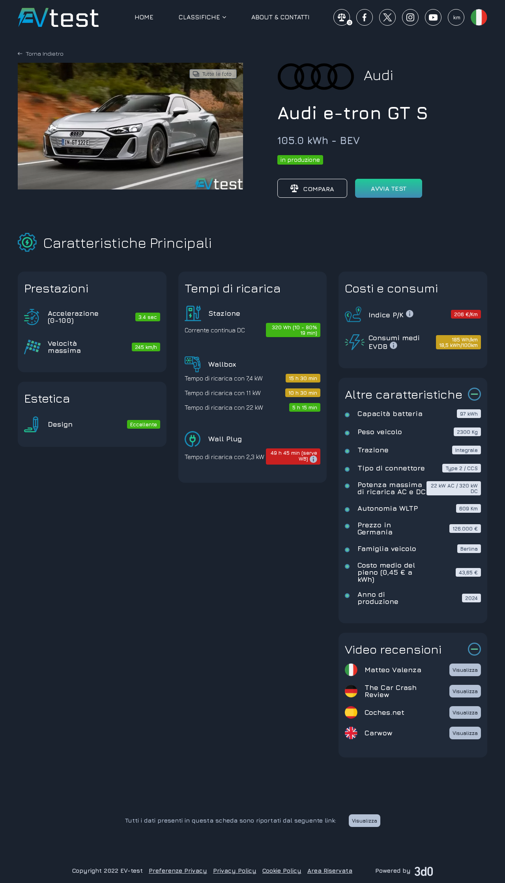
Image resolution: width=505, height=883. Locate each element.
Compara (318, 188)
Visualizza (465, 670)
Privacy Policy (234, 870)
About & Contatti (280, 17)
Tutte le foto (217, 73)
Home (144, 17)
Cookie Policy (281, 870)
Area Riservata (329, 870)
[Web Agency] (424, 870)
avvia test (388, 188)
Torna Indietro (45, 53)
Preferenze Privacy (178, 870)
